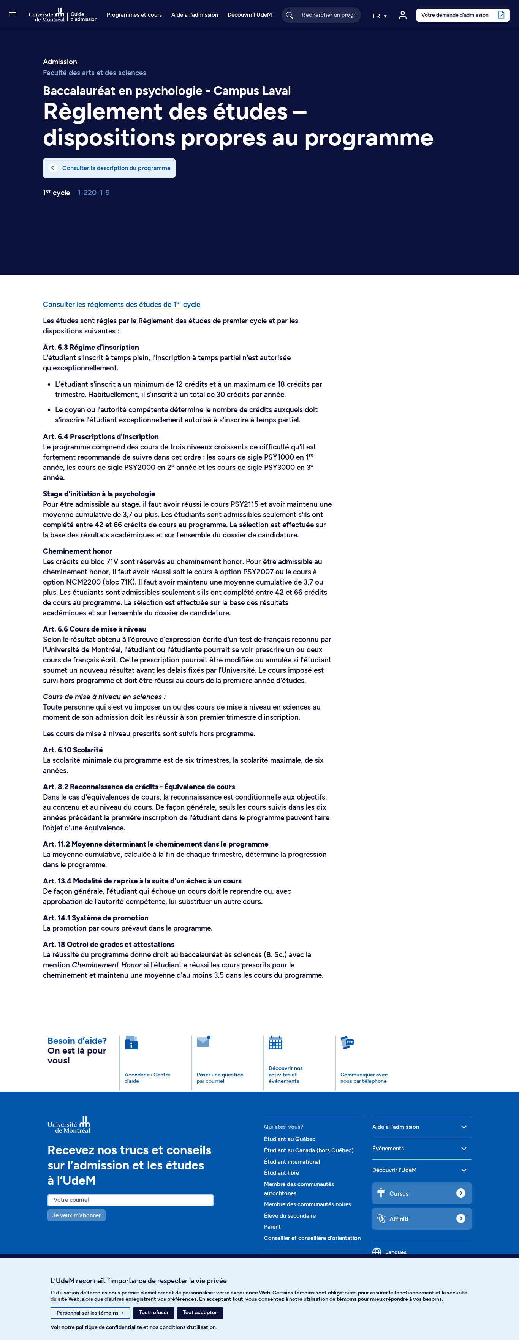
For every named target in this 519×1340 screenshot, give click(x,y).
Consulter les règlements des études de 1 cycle (121, 304)
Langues (396, 1252)
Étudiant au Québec (289, 1139)
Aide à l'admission (194, 14)
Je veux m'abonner (76, 1215)
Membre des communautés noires (307, 1204)
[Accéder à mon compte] (403, 15)
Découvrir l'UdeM (250, 14)
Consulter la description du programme (116, 168)
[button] (12, 15)
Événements (388, 1149)
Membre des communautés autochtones (299, 1189)
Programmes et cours (134, 14)
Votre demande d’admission (455, 14)
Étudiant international (292, 1161)
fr (377, 16)
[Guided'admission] (151, 1124)
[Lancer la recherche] (289, 14)
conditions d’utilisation (188, 1327)
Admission (60, 62)
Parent (272, 1226)
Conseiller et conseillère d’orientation (312, 1238)
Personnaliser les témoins (90, 1313)
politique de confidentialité (109, 1327)
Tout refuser (154, 1312)
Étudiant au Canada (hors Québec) (309, 1150)
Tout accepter (200, 1312)
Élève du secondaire (290, 1215)
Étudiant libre (281, 1172)
